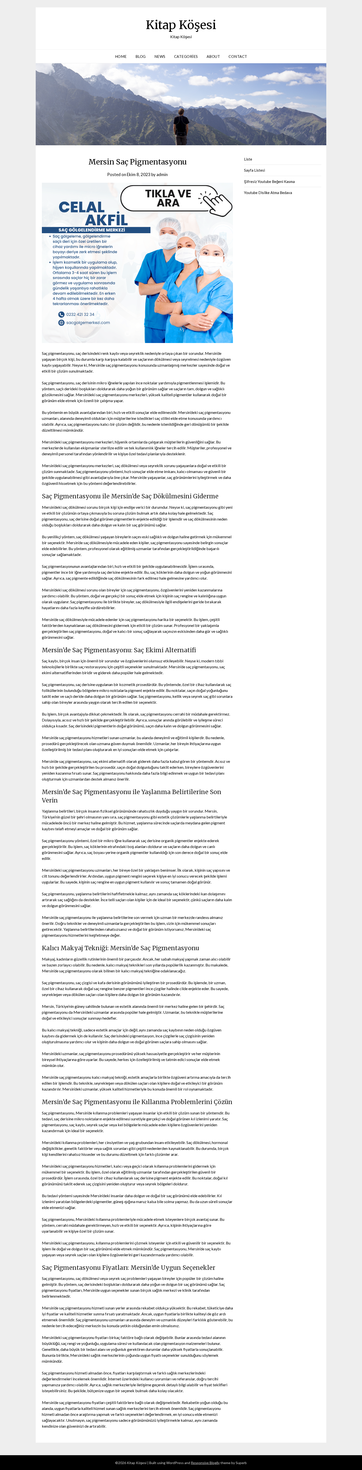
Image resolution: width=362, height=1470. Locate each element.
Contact (238, 56)
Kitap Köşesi (181, 24)
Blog (140, 56)
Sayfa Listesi (254, 170)
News (159, 56)
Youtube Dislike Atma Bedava (268, 192)
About (213, 56)
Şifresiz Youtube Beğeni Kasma (269, 181)
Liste (248, 159)
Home (121, 56)
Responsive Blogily (205, 1463)
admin (162, 174)
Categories (186, 56)
